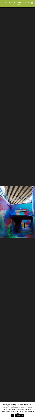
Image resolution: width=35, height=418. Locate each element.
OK (12, 415)
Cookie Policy (19, 415)
